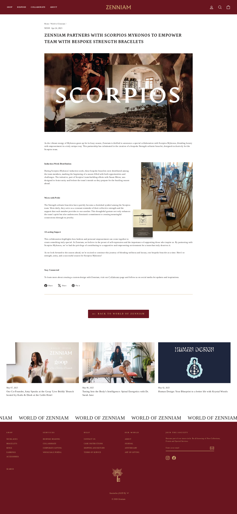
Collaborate (114, 277)
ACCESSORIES (12, 457)
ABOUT (53, 7)
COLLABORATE (38, 7)
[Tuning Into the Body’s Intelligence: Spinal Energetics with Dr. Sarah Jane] (118, 362)
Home (46, 24)
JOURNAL (129, 444)
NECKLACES (11, 439)
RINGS (9, 448)
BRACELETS (11, 444)
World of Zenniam (58, 24)
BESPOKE (21, 7)
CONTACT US (89, 439)
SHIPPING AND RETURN (94, 448)
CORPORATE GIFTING (52, 448)
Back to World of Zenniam (121, 313)
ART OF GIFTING (132, 452)
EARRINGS (11, 452)
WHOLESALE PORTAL (52, 452)
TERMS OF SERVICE (92, 452)
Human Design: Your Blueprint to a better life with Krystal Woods (193, 391)
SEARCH (10, 469)
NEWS (47, 28)
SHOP (9, 7)
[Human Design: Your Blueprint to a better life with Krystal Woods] (194, 362)
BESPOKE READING (51, 439)
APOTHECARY (131, 448)
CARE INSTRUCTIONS (93, 444)
